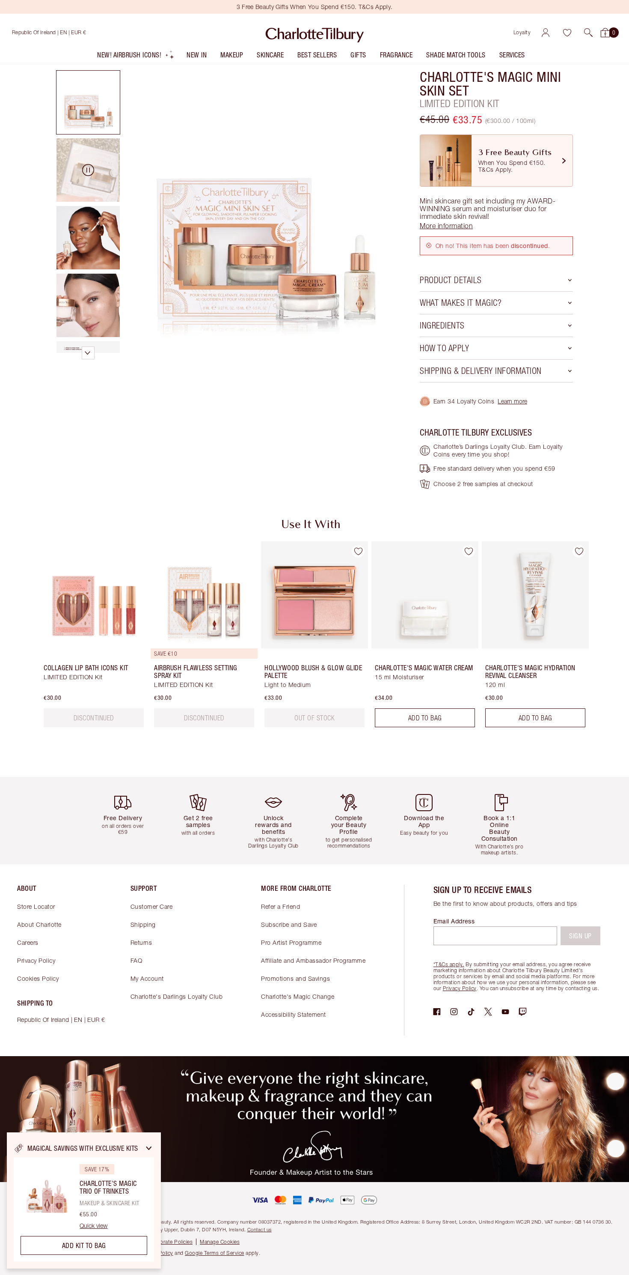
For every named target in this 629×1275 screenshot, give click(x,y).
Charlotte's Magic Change (297, 996)
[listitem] (136, 57)
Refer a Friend (280, 906)
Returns (141, 942)
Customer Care (152, 906)
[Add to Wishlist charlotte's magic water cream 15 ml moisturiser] (468, 551)
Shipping (143, 924)
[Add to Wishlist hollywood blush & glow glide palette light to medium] (358, 551)
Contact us (259, 1229)
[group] (88, 637)
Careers (28, 942)
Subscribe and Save (289, 924)
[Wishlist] (567, 32)
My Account (147, 978)
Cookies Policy (38, 978)
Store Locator (36, 906)
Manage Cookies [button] (220, 1242)
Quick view (93, 1225)
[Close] (149, 1148)
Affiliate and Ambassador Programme (313, 960)
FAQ (136, 960)
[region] (84, 1200)
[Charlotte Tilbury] (314, 32)
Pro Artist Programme (291, 942)
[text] (94, 718)
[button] (588, 32)
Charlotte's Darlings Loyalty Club (177, 996)
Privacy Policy (36, 960)
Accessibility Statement (293, 1014)
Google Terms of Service (214, 1253)
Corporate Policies (170, 1242)
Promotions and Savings (295, 978)
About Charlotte (39, 924)
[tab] (88, 102)
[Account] (545, 32)
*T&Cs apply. (448, 964)
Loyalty (522, 32)
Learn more (512, 401)
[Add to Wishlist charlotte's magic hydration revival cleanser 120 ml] (579, 551)
